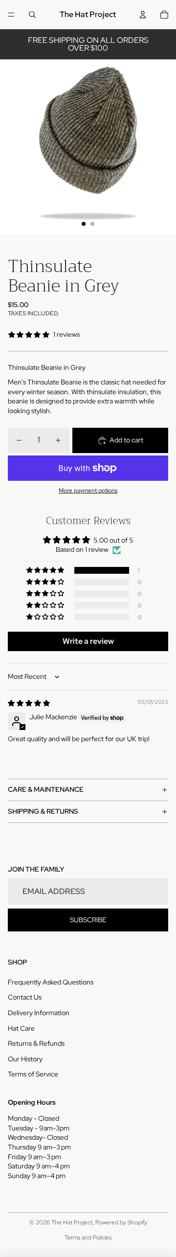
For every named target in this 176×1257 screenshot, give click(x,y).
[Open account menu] (143, 14)
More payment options (88, 490)
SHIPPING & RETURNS (43, 811)
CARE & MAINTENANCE (46, 789)
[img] (29, 703)
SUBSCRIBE (88, 919)
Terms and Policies (88, 1237)
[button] (46, 570)
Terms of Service (33, 1074)
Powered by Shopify (121, 1222)
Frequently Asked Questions (50, 982)
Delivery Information (38, 1012)
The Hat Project (71, 1222)
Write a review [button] (88, 641)
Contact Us (25, 997)
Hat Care (21, 1028)
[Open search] (32, 14)
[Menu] (11, 14)
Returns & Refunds (36, 1043)
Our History (25, 1059)
